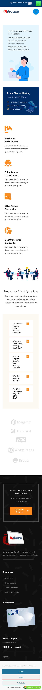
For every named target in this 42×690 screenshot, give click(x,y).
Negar (21, 677)
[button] (21, 328)
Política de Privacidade (13, 687)
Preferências (21, 683)
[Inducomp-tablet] (14, 531)
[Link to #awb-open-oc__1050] (36, 12)
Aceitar (21, 672)
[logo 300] (12, 10)
